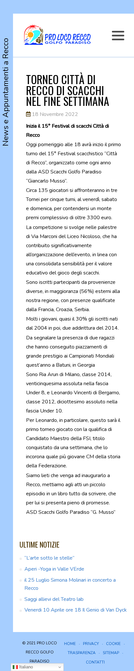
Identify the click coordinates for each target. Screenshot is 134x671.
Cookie (113, 643)
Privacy (91, 643)
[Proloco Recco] (57, 35)
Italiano (25, 667)
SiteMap (111, 652)
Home (70, 643)
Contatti (95, 662)
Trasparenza (82, 652)
